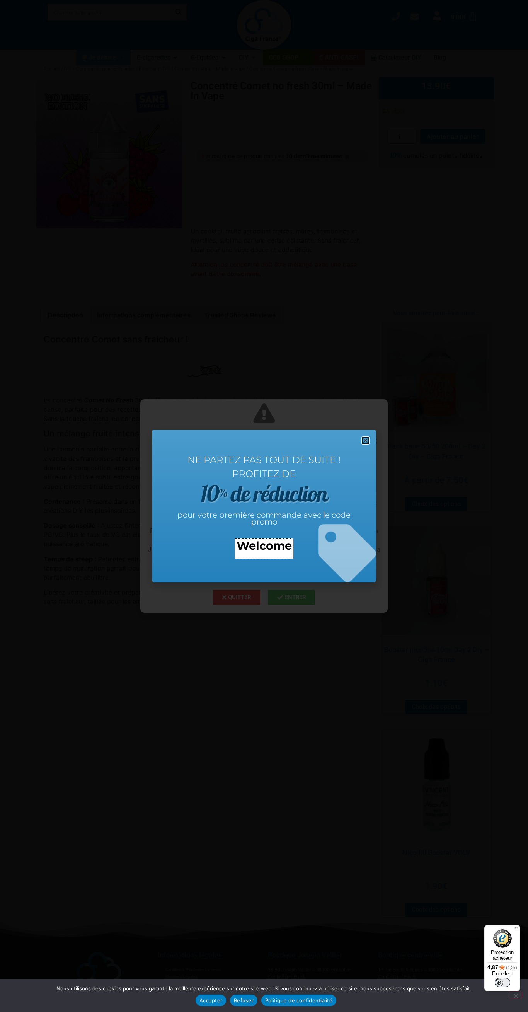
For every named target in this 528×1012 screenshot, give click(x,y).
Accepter (210, 1000)
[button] (365, 440)
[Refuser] (515, 995)
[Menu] (515, 929)
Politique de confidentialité (298, 1000)
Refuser (244, 1000)
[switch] (502, 982)
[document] (264, 506)
